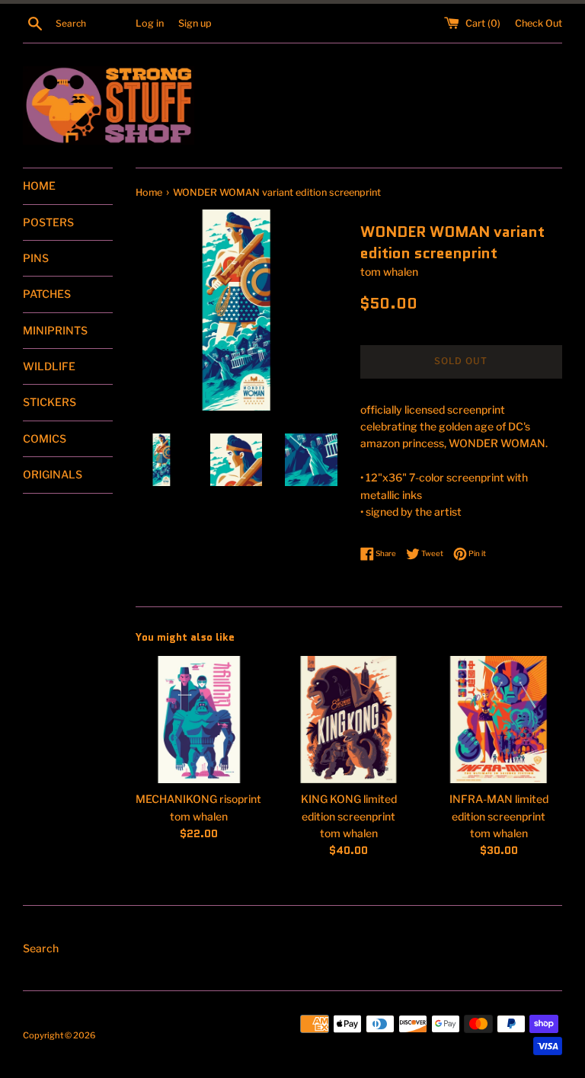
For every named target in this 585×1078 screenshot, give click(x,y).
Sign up (195, 23)
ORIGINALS (52, 474)
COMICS (44, 438)
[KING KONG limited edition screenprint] (348, 719)
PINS (36, 257)
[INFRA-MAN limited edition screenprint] (498, 719)
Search (41, 948)
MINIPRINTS (55, 330)
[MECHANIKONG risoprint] (199, 719)
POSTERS (48, 222)
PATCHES (47, 293)
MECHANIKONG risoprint (198, 798)
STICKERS (49, 401)
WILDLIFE (49, 366)
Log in (150, 23)
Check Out (538, 23)
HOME (39, 185)
